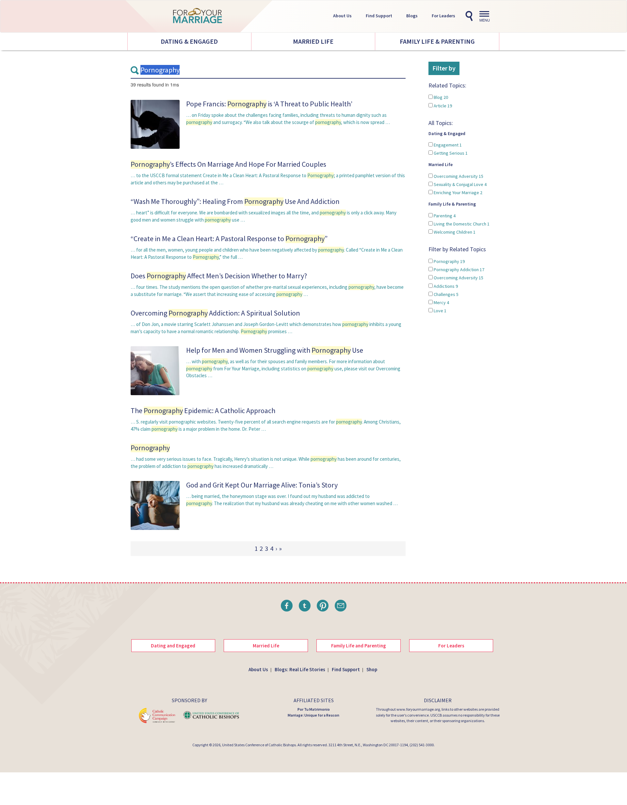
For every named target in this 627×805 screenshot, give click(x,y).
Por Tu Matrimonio (313, 709)
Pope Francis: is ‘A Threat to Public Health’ (269, 103)
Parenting (444, 216)
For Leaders (443, 16)
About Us (342, 16)
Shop (371, 669)
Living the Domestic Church (461, 224)
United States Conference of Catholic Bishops (259, 744)
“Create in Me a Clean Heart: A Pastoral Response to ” (229, 238)
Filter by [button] (444, 68)
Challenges (445, 294)
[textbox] (268, 70)
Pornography (449, 261)
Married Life (313, 41)
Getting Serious (450, 153)
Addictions (445, 286)
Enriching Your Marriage (457, 192)
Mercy (441, 302)
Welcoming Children (454, 232)
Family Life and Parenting (358, 645)
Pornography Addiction (458, 269)
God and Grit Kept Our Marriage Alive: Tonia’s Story (262, 484)
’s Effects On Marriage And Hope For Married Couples (228, 164)
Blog (440, 97)
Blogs (412, 16)
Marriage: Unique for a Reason (313, 715)
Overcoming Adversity (458, 176)
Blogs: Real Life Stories (300, 669)
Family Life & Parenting (437, 41)
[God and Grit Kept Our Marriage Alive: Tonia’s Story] (155, 505)
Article (442, 106)
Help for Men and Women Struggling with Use (274, 350)
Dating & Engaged (189, 41)
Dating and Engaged (173, 645)
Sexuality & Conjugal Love (460, 184)
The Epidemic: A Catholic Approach (203, 410)
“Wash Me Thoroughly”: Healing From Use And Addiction (235, 201)
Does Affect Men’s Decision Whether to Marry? (219, 275)
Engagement (447, 145)
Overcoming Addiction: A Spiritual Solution (215, 312)
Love (439, 311)
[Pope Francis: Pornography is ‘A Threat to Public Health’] (155, 124)
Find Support (379, 16)
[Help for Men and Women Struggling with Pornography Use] (155, 370)
